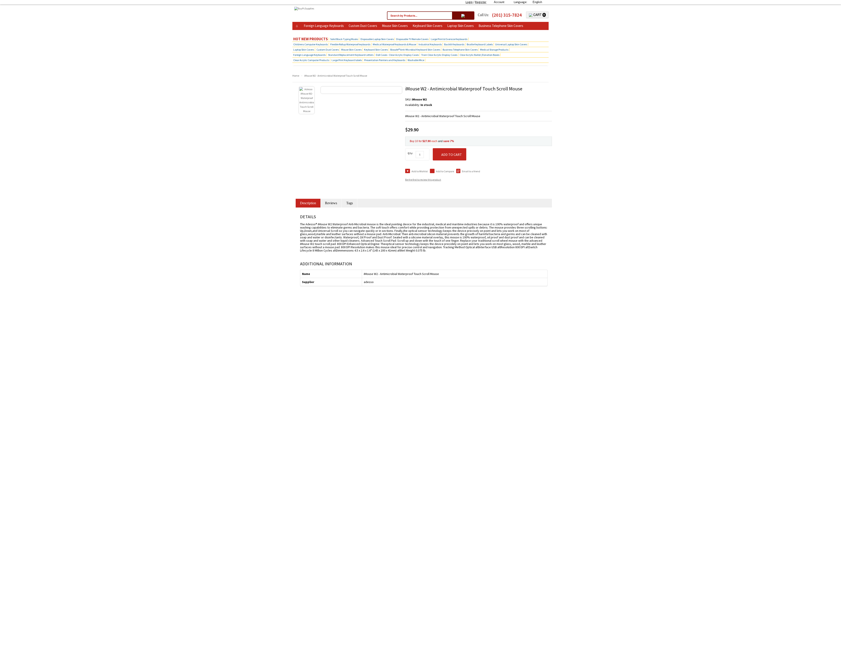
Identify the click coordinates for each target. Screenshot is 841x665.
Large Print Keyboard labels (347, 60)
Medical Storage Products (494, 49)
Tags (349, 203)
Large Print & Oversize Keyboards (449, 39)
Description (308, 203)
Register (480, 2)
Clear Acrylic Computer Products (311, 60)
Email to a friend (471, 171)
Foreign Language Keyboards (324, 26)
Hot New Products (310, 39)
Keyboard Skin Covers (427, 26)
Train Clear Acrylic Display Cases (439, 54)
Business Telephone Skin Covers (501, 26)
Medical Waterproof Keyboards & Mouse (394, 44)
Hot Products (304, 32)
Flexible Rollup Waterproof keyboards (350, 44)
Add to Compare (445, 171)
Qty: (410, 153)
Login (469, 2)
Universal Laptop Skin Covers (511, 44)
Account (499, 2)
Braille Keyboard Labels (480, 44)
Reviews (331, 203)
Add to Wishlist (420, 171)
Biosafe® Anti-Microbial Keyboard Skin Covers (415, 49)
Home (295, 75)
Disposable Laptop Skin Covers (377, 39)
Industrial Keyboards (430, 44)
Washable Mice (416, 60)
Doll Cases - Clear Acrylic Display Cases (397, 54)
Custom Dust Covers (363, 26)
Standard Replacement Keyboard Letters (350, 54)
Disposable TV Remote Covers (412, 39)
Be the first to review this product (423, 179)
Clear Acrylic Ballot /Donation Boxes (479, 54)
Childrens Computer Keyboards (310, 44)
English (537, 2)
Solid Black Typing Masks (344, 39)
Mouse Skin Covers (395, 26)
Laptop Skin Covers (460, 26)
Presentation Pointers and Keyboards (384, 60)
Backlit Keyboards (454, 44)
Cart (538, 14)
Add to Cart (451, 154)
